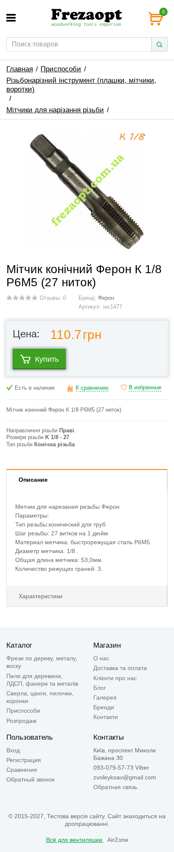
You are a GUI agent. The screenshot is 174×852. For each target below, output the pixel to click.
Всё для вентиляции (75, 839)
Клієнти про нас (115, 678)
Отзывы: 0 (53, 298)
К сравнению (92, 388)
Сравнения (21, 769)
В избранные (145, 388)
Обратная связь (115, 787)
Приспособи (61, 69)
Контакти (105, 717)
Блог (99, 687)
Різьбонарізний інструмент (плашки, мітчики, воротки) (81, 85)
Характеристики (41, 596)
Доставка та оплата (120, 668)
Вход (13, 750)
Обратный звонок (30, 779)
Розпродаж (21, 720)
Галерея (105, 697)
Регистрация (23, 760)
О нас (101, 658)
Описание (33, 479)
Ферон (106, 298)
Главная (19, 69)
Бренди (103, 707)
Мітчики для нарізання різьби (55, 110)
